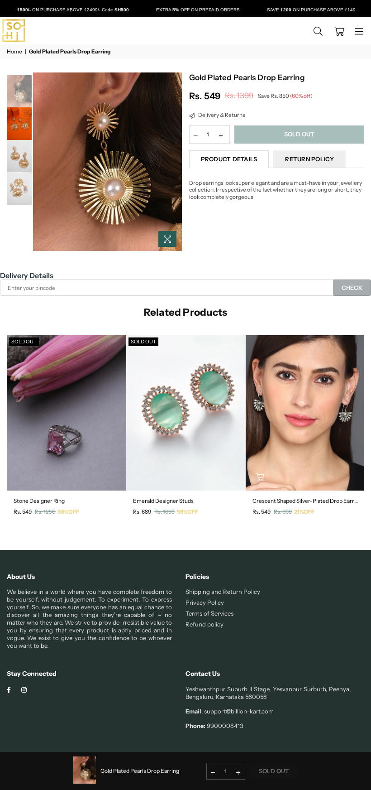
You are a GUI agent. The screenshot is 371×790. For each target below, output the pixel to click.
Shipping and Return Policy (223, 591)
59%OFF (187, 511)
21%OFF (304, 511)
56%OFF (68, 511)
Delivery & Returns (221, 114)
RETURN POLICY (309, 159)
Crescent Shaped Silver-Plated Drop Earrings (305, 500)
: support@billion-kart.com (237, 711)
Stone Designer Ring (39, 500)
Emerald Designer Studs (163, 500)
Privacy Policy (205, 602)
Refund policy (205, 624)
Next (174, 162)
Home (14, 51)
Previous (41, 162)
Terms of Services (209, 613)
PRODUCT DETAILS (229, 159)
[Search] (318, 31)
